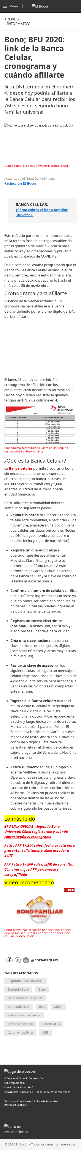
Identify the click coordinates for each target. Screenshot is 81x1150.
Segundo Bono (18, 989)
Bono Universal (19, 1007)
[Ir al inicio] (40, 6)
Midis (58, 1007)
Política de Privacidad (45, 1101)
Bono (42, 989)
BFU (42, 1007)
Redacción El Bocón (21, 183)
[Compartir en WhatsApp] (26, 960)
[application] (40, 906)
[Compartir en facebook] (9, 960)
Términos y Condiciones (17, 1101)
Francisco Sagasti (20, 1024)
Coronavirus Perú (20, 1032)
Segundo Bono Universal (25, 981)
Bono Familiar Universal (25, 998)
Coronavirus (51, 1024)
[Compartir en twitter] (18, 960)
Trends (11, 19)
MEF (45, 1032)
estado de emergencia (24, 1015)
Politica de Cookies (14, 1104)
